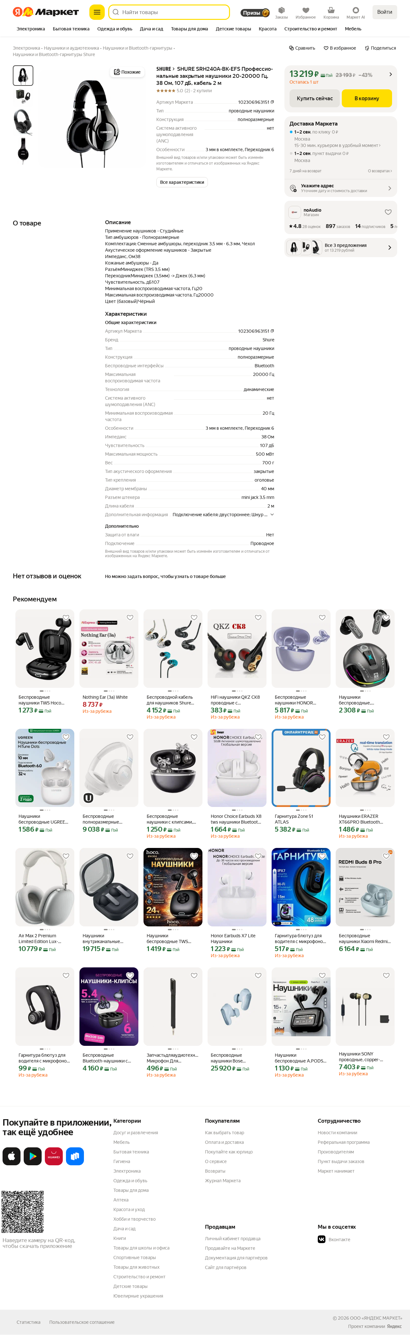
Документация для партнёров (236, 1257)
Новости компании (337, 1132)
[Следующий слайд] (135, 118)
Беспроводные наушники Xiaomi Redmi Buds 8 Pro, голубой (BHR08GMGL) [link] (363, 938)
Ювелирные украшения (138, 1295)
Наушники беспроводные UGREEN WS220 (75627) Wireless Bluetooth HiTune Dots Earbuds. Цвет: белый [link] (44, 819)
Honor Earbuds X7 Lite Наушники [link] (233, 938)
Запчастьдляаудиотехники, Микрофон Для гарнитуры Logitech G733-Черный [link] (173, 1058)
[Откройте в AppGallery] (54, 1164)
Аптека (120, 1199)
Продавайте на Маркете (230, 1248)
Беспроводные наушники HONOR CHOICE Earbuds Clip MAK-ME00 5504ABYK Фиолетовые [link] (299, 700)
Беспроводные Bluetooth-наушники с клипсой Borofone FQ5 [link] (106, 1058)
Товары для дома (131, 1190)
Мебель (121, 1142)
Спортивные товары (134, 1257)
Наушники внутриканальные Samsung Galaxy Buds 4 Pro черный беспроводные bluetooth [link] (108, 938)
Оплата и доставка (224, 1142)
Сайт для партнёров (226, 1267)
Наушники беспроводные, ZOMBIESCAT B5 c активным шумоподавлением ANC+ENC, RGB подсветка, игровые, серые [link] (360, 700)
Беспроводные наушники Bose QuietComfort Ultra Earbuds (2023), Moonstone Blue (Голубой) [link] (230, 1058)
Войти (384, 12)
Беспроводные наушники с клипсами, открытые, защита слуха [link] (172, 819)
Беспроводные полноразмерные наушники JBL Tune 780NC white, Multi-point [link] (108, 819)
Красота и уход (129, 1209)
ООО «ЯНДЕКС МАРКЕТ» (376, 1318)
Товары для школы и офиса (141, 1247)
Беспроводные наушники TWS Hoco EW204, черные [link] (40, 700)
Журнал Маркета (223, 1180)
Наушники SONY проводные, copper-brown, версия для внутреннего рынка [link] (359, 1056)
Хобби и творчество (134, 1219)
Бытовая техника (131, 1151)
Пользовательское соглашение (82, 1322)
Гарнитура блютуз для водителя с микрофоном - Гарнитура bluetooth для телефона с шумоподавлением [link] (44, 1058)
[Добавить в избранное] (66, 617)
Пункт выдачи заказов (341, 1161)
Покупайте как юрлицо (229, 1151)
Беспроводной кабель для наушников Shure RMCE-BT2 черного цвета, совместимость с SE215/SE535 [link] (172, 700)
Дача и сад (124, 1228)
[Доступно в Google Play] (33, 1164)
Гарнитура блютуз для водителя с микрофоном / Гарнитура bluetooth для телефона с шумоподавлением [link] (300, 938)
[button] (182, 182)
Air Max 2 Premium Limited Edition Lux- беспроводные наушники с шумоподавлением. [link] (39, 938)
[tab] (31, 29)
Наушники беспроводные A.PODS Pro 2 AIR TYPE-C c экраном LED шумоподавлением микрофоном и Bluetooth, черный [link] (301, 1058)
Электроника (127, 1171)
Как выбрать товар (224, 1132)
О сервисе (216, 1161)
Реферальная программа (344, 1142)
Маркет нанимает (336, 1171)
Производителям (336, 1151)
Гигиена (121, 1161)
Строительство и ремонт (139, 1276)
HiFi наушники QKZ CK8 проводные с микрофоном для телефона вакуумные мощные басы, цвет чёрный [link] (235, 700)
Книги (119, 1238)
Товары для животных (136, 1267)
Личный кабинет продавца (232, 1238)
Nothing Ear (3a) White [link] (105, 697)
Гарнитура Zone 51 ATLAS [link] (294, 819)
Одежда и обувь (130, 1180)
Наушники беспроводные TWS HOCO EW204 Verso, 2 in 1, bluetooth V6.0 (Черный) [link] (172, 938)
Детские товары (130, 1286)
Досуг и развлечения (135, 1132)
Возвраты (215, 1171)
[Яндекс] (394, 1326)
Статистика (28, 1322)
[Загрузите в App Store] (11, 1164)
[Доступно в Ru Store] (75, 1164)
